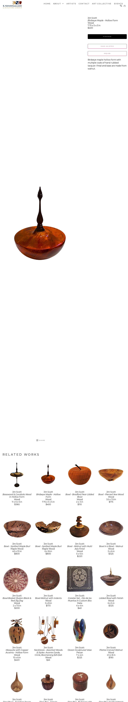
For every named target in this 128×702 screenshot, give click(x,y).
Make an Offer (107, 46)
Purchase (107, 36)
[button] (58, 3)
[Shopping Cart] (125, 6)
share (41, 440)
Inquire (107, 53)
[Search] (121, 6)
